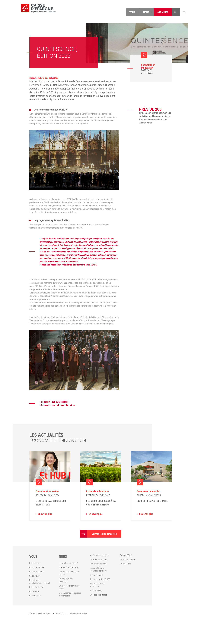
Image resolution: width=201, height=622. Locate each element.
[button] (133, 12)
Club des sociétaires (98, 595)
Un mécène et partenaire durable (69, 587)
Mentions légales (44, 614)
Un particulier (34, 563)
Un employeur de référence (66, 580)
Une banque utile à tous (69, 567)
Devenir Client (125, 564)
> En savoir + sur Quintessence (54, 402)
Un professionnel (36, 567)
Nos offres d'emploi (98, 564)
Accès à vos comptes (99, 555)
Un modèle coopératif (68, 563)
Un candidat (34, 591)
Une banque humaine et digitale (69, 573)
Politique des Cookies (78, 614)
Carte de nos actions (98, 559)
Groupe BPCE (126, 555)
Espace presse (96, 591)
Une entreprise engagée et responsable (70, 594)
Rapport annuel (96, 575)
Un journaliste (35, 596)
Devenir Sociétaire (127, 559)
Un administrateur (37, 572)
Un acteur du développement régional (39, 581)
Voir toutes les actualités (104, 533)
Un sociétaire (34, 576)
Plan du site (60, 614)
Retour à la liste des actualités (43, 78)
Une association (36, 587)
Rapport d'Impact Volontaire (97, 584)
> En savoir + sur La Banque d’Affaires (57, 405)
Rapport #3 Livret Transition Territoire (98, 569)
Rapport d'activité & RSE (100, 579)
